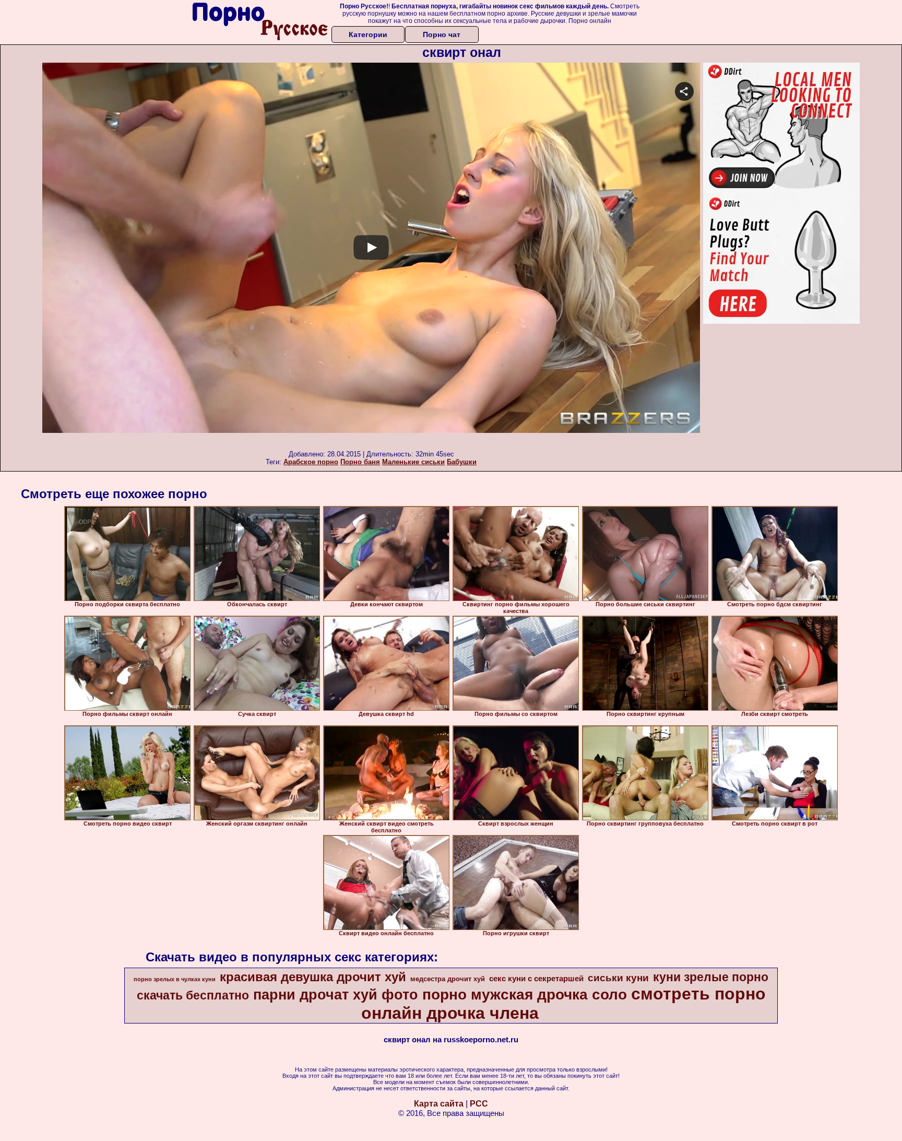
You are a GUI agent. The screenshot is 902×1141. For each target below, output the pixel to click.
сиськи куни (618, 977)
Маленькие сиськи (413, 462)
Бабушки (462, 462)
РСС (479, 1103)
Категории (368, 34)
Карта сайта (439, 1103)
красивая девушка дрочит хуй (313, 977)
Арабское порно (310, 462)
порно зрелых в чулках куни (175, 979)
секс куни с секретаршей (536, 978)
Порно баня (360, 462)
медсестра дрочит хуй (447, 979)
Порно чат (441, 34)
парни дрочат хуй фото (335, 995)
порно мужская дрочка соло (524, 994)
